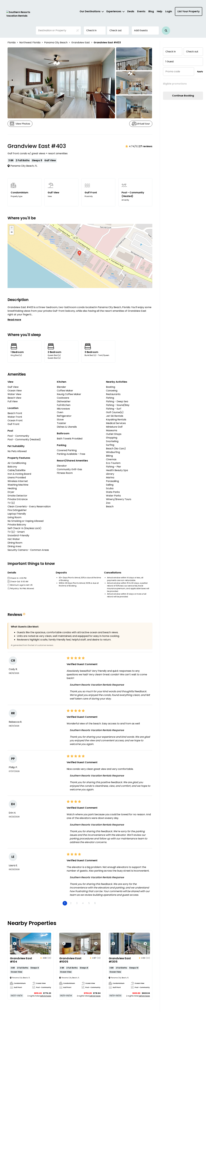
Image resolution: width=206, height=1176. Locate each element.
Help (159, 11)
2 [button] (70, 903)
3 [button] (77, 903)
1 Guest (169, 61)
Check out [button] (115, 30)
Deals (130, 11)
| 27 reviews (145, 146)
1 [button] (64, 903)
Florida (12, 42)
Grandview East (80, 42)
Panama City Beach (56, 42)
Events (141, 11)
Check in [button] (91, 30)
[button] (166, 30)
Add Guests (141, 30)
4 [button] (83, 903)
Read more (14, 319)
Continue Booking (183, 95)
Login (168, 11)
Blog (151, 11)
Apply (200, 71)
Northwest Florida (29, 42)
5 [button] (89, 903)
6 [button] (95, 903)
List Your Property (188, 11)
